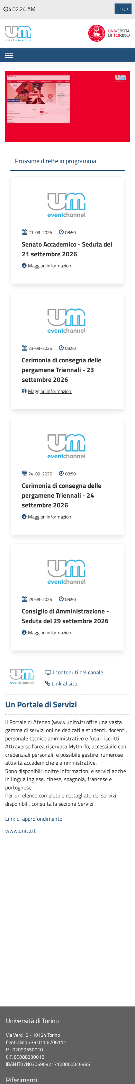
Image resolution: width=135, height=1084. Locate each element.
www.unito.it (20, 830)
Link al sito (63, 683)
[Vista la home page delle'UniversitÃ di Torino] (109, 32)
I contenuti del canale (77, 672)
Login (123, 9)
